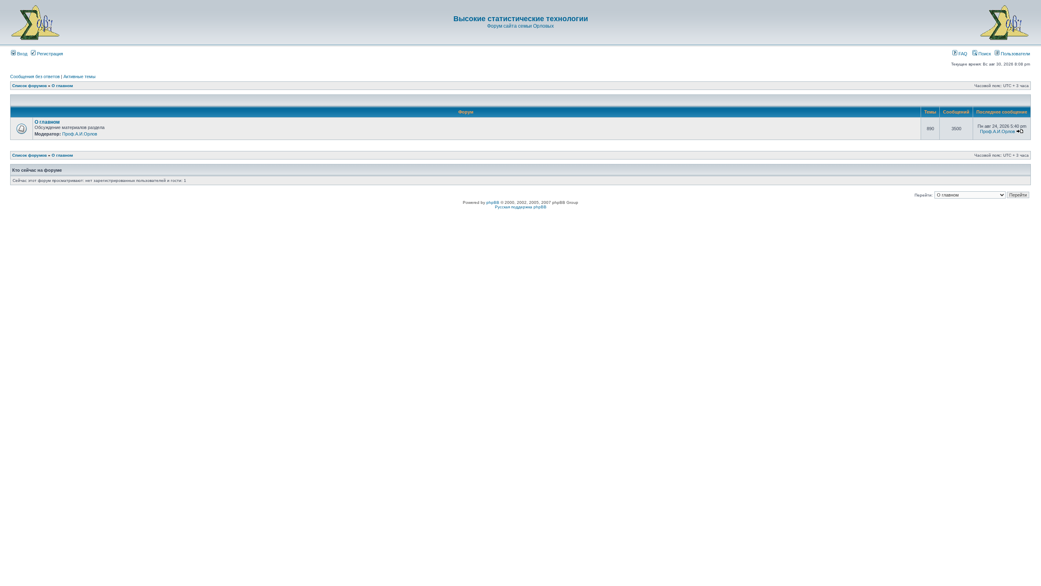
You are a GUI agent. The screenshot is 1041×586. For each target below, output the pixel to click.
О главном (62, 85)
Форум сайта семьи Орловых (520, 26)
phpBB (492, 202)
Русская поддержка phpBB (521, 207)
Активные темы (79, 76)
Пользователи (1015, 53)
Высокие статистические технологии (520, 19)
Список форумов (29, 85)
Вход (21, 53)
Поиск (984, 53)
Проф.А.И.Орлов (79, 133)
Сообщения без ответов (35, 76)
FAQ (962, 53)
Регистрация (49, 53)
